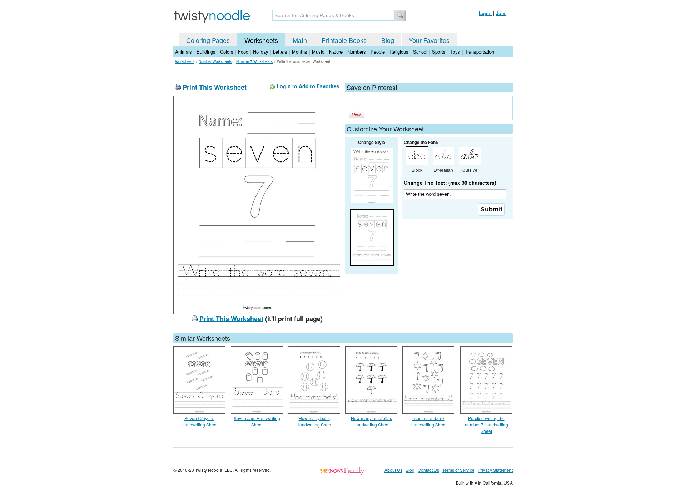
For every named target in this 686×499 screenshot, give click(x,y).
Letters (280, 51)
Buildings (206, 51)
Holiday (260, 51)
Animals (183, 51)
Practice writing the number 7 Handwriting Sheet (486, 424)
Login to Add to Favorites (308, 86)
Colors (226, 51)
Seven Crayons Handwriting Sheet (200, 421)
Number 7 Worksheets (254, 61)
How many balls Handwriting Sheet (314, 421)
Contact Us (428, 470)
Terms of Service (458, 470)
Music (318, 51)
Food (243, 51)
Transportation (479, 51)
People (378, 51)
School (420, 51)
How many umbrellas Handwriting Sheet (371, 421)
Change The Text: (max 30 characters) (450, 182)
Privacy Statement (495, 470)
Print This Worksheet (215, 87)
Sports (439, 51)
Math (300, 40)
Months (299, 51)
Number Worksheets (215, 61)
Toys (455, 51)
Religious (398, 51)
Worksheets (261, 40)
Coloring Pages (208, 40)
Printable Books (344, 40)
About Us (393, 470)
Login (485, 13)
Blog (387, 40)
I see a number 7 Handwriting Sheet (429, 421)
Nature (336, 51)
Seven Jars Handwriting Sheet (257, 421)
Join (501, 13)
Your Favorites (429, 40)
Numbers (356, 51)
